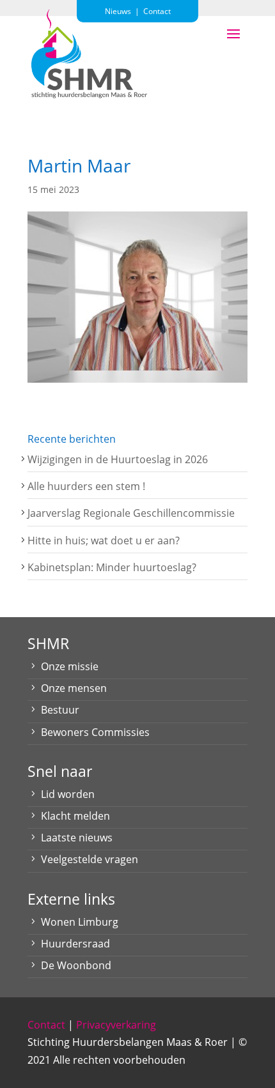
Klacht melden (75, 816)
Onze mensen (74, 688)
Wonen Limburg (79, 922)
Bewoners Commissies (95, 732)
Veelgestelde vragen (89, 859)
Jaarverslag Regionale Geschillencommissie (131, 513)
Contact (46, 1025)
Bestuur (60, 710)
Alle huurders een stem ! (86, 486)
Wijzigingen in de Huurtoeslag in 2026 (118, 459)
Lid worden (68, 794)
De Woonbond (76, 965)
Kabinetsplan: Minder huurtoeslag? (112, 567)
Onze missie (69, 666)
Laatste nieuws (77, 838)
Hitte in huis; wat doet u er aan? (104, 540)
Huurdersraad (75, 944)
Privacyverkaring (116, 1025)
